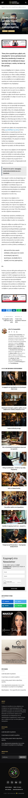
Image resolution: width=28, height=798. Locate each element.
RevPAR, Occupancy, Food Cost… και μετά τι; (14, 526)
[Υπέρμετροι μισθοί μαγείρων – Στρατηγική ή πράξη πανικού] (14, 536)
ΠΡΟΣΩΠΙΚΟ (11, 31)
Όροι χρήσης (8, 789)
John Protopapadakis (11, 13)
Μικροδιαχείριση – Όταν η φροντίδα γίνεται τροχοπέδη (14, 690)
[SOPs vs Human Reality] (14, 479)
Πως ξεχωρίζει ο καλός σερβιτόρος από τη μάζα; (7, 320)
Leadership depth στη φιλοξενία (9, 673)
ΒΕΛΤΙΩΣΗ (5, 31)
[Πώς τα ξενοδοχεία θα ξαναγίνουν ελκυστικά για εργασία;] (14, 438)
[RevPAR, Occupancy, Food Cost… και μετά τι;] (14, 517)
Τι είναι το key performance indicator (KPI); (20, 320)
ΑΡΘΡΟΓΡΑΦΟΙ (8, 787)
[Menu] (3, 2)
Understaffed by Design (14, 428)
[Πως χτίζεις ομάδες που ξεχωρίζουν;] (14, 498)
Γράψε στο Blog (17, 787)
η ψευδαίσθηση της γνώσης (12, 130)
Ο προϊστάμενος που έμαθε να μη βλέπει (11, 677)
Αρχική (3, 7)
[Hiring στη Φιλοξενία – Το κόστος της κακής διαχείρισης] (14, 459)
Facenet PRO (21, 793)
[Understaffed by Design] (14, 419)
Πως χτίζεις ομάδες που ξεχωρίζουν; (14, 507)
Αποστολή (14, 588)
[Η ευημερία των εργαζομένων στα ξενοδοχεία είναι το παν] (14, 378)
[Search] (25, 2)
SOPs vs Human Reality (14, 488)
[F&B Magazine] (14, 2)
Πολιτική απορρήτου (18, 789)
